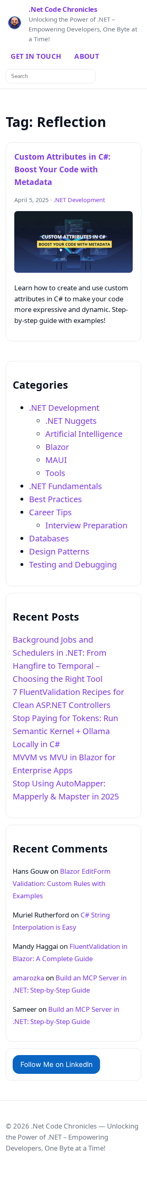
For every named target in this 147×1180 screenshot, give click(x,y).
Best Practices (55, 499)
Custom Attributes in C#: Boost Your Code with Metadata (62, 169)
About (86, 56)
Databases (49, 538)
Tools (55, 473)
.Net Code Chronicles (63, 9)
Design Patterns (59, 551)
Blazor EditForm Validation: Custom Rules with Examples (62, 883)
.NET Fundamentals (65, 486)
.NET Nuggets (71, 420)
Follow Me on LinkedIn (56, 1064)
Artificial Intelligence (83, 433)
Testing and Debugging (73, 564)
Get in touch (36, 56)
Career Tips (50, 512)
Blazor (57, 446)
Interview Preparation (86, 525)
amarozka (28, 977)
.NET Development (79, 200)
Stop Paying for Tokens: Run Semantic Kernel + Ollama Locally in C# (65, 731)
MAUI (56, 459)
